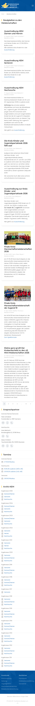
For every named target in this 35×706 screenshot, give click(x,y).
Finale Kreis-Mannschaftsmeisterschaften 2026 (18, 249)
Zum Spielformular (10, 337)
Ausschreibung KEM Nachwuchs (13, 89)
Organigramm (6, 684)
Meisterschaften (9, 38)
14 (26, 404)
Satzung (4, 681)
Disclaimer (22, 684)
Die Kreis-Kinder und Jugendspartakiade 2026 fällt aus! (16, 143)
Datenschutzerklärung (26, 681)
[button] (33, 5)
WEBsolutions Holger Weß (20, 696)
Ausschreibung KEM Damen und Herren (13, 32)
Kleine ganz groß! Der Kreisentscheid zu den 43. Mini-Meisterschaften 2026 (16, 350)
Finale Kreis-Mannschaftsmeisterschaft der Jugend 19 (16, 305)
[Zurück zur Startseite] (10, 5)
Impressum (23, 678)
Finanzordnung (6, 678)
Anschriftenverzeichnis (9, 686)
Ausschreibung (9, 50)
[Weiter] (30, 404)
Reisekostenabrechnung (9, 689)
